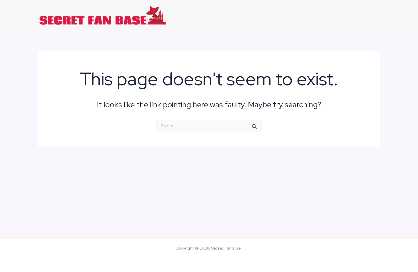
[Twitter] (377, 15)
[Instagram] (352, 15)
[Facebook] (364, 15)
